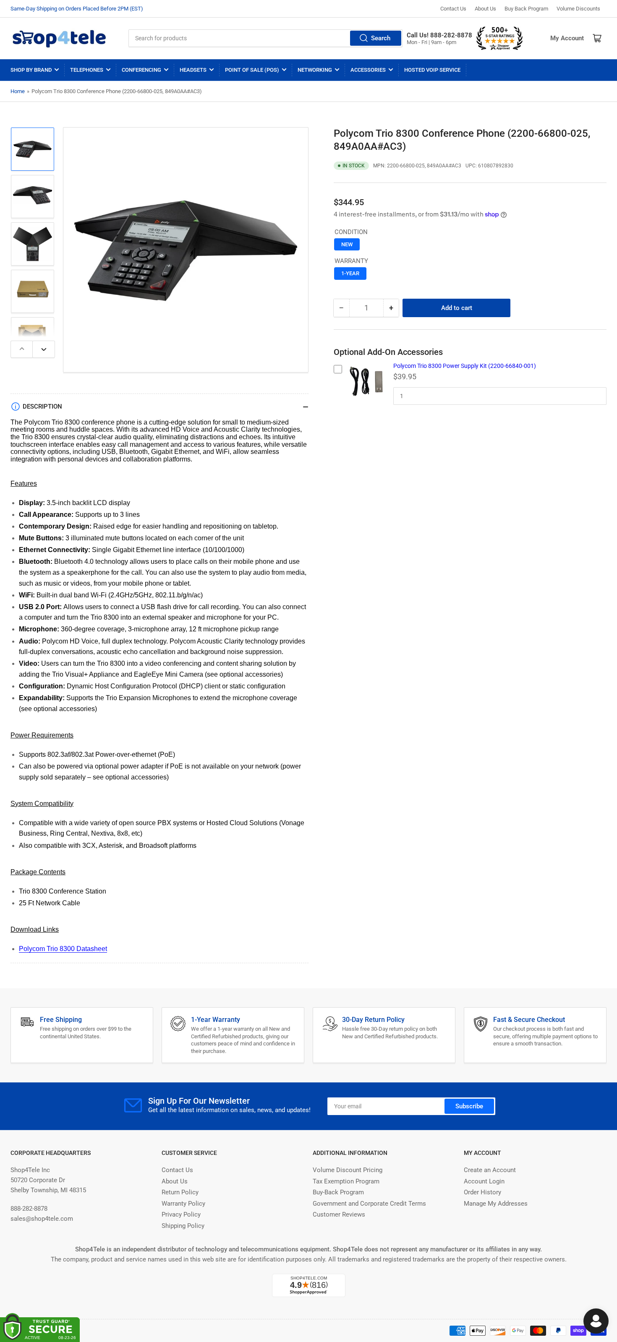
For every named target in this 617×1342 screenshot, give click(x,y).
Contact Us (453, 8)
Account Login (484, 1181)
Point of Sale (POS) (252, 70)
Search (380, 38)
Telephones (86, 70)
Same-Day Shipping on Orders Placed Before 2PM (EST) (76, 8)
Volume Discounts (578, 8)
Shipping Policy (183, 1226)
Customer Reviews (339, 1214)
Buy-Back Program (338, 1192)
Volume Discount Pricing (347, 1170)
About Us (485, 8)
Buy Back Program (526, 8)
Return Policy (180, 1192)
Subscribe (469, 1106)
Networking (315, 70)
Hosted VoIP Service (432, 70)
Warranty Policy (183, 1203)
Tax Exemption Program (346, 1181)
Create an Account (490, 1170)
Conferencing (141, 70)
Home (17, 91)
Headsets (193, 70)
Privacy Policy (181, 1214)
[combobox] (265, 38)
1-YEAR (350, 273)
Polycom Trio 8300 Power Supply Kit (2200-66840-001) (464, 365)
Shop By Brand (31, 70)
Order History (482, 1192)
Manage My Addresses (496, 1203)
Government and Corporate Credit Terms (369, 1203)
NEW (347, 244)
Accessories (368, 70)
